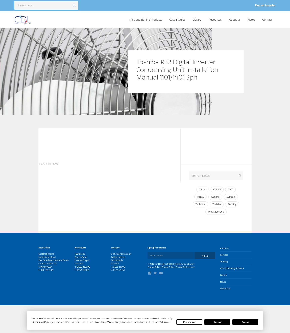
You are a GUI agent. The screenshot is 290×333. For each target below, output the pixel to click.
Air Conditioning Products (146, 19)
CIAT (230, 189)
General (215, 196)
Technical (200, 204)
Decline (217, 322)
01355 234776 (119, 267)
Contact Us (225, 288)
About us (234, 19)
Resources (215, 19)
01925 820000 (83, 267)
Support (231, 196)
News (251, 19)
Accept (245, 322)
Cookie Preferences (185, 267)
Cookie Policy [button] (100, 322)
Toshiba (216, 204)
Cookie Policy (168, 267)
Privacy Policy (154, 267)
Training (232, 204)
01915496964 (46, 267)
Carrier (202, 189)
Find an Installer (265, 5)
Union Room (188, 264)
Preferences (189, 322)
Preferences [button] (164, 322)
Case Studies (177, 19)
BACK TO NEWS (49, 163)
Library (197, 19)
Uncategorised (216, 211)
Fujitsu (200, 196)
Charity (217, 189)
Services (224, 255)
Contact (267, 19)
